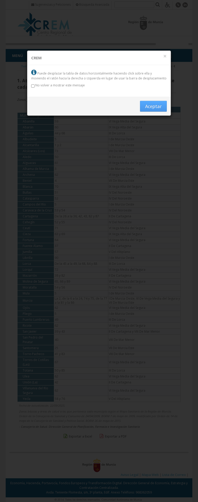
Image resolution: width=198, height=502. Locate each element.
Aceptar (153, 106)
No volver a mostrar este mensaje (60, 85)
